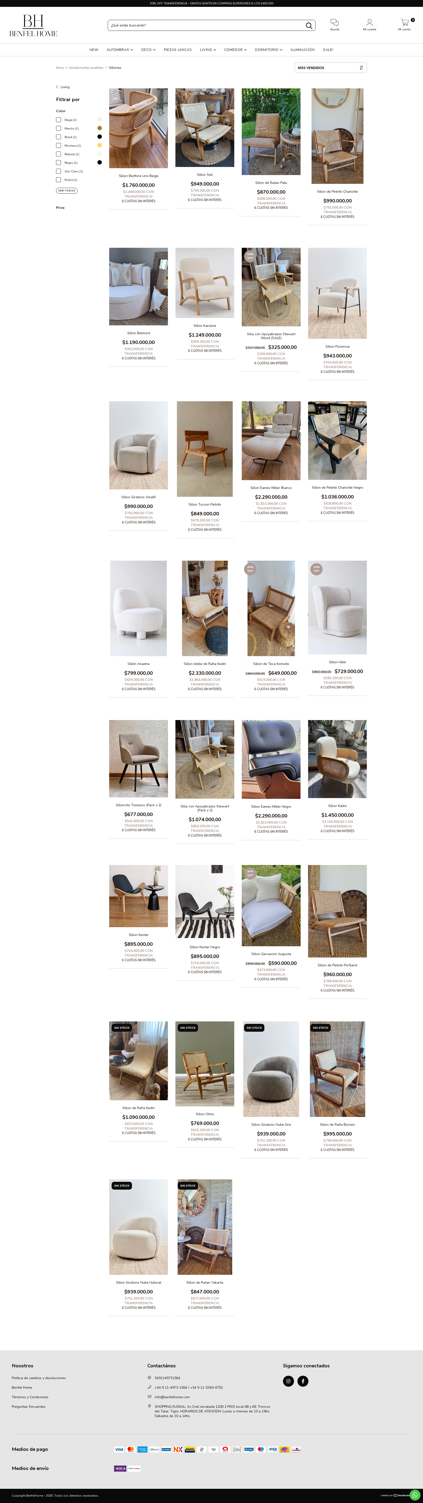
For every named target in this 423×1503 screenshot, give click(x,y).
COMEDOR (234, 49)
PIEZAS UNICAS (178, 49)
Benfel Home (22, 1387)
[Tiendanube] (396, 1496)
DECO (147, 49)
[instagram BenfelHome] (7, 3)
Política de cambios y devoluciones (39, 1378)
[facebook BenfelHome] (13, 3)
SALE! (328, 49)
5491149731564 (167, 1378)
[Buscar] (309, 26)
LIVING (206, 49)
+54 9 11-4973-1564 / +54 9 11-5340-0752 (189, 1387)
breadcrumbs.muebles (86, 67)
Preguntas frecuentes (29, 1406)
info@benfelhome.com (172, 1397)
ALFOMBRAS (118, 49)
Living (65, 87)
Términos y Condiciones (30, 1397)
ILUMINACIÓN (303, 49)
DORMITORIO (267, 49)
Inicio (60, 67)
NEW (94, 49)
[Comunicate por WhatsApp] (415, 1495)
